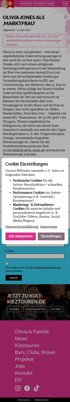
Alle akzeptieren (21, 236)
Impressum (48, 227)
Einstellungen (51, 236)
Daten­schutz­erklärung (21, 227)
